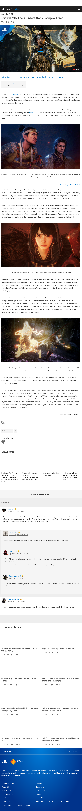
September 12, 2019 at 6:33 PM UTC (17, 602)
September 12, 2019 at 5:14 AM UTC (17, 511)
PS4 (16, 431)
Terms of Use (41, 787)
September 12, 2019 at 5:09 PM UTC (18, 554)
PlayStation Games (7, 431)
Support (39, 783)
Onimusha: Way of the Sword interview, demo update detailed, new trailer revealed (60, 709)
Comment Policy (8, 783)
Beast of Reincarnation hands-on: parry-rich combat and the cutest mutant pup (60, 679)
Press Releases (7, 794)
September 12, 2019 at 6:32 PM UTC (18, 578)
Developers (6, 801)
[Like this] (17, 655)
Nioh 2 (31, 113)
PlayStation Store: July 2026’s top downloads (58, 648)
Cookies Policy (41, 790)
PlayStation (12, 9)
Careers (39, 794)
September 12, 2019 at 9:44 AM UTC (18, 535)
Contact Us (40, 798)
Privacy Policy (7, 790)
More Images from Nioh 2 (70, 184)
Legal (4, 798)
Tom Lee (11, 83)
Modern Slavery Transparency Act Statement (52, 801)
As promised (15, 94)
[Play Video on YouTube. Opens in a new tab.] (76, 69)
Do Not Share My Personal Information (16, 805)
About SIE (5, 787)
